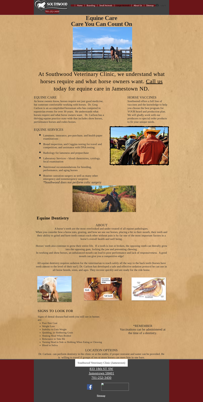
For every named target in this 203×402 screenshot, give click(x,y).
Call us (154, 81)
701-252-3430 (101, 377)
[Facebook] (89, 387)
